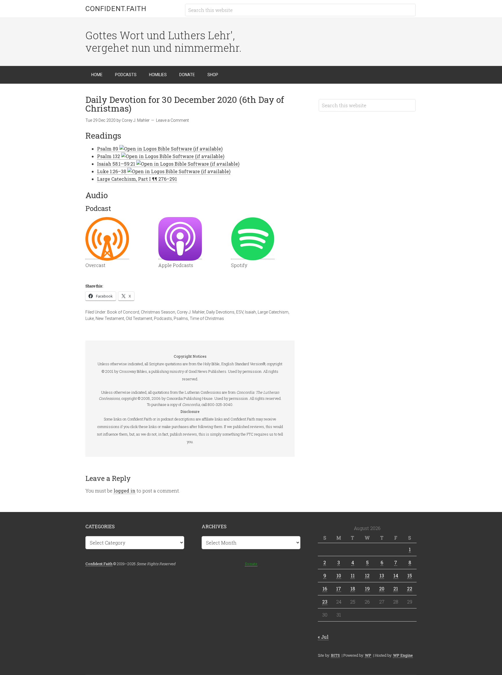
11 (353, 575)
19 (367, 589)
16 (324, 589)
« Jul (323, 637)
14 (395, 575)
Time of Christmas (207, 318)
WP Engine (403, 655)
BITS (335, 655)
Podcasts (163, 318)
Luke (89, 318)
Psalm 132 (108, 156)
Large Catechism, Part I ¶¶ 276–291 (137, 179)
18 (352, 589)
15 (409, 575)
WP (368, 655)
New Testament (110, 318)
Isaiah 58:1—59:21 (116, 164)
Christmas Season (158, 312)
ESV (239, 312)
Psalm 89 (107, 149)
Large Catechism (273, 312)
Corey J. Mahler (191, 312)
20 (381, 589)
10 (338, 575)
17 (338, 589)
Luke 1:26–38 (111, 171)
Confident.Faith (115, 9)
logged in (124, 491)
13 (381, 575)
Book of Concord (123, 312)
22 (409, 589)
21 (395, 589)
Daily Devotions (220, 312)
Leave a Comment (172, 120)
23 (324, 602)
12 (367, 575)
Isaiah (250, 312)
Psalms (181, 318)
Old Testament (139, 318)
